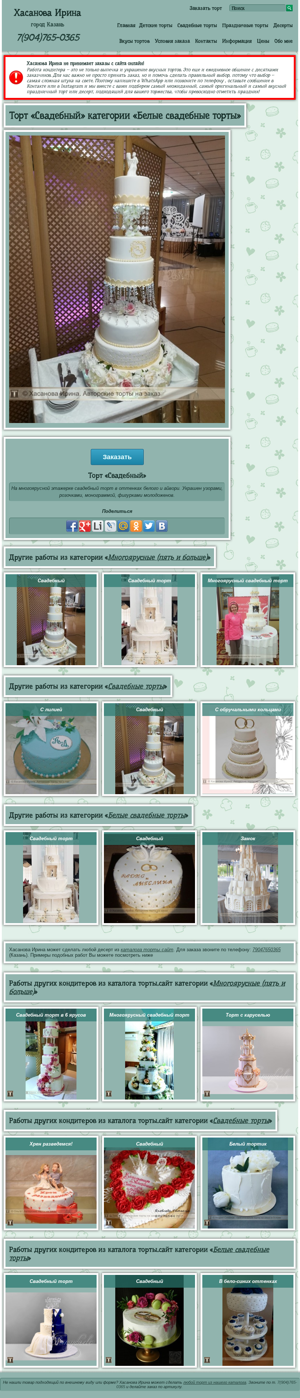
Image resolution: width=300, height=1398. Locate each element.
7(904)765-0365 (47, 37)
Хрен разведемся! (51, 1144)
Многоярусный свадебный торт (248, 580)
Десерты (283, 25)
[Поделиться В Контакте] (162, 526)
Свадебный (51, 580)
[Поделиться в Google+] (85, 526)
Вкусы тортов (134, 41)
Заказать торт (206, 8)
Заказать (117, 457)
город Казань (47, 24)
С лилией (51, 709)
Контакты (206, 41)
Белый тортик (248, 1144)
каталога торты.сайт (147, 949)
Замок (248, 838)
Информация (237, 41)
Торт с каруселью (248, 1015)
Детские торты (155, 25)
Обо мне (283, 41)
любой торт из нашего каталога (214, 1382)
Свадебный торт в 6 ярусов (51, 1015)
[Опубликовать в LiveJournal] (110, 526)
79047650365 (266, 949)
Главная (126, 25)
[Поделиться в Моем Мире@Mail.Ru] (123, 526)
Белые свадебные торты (146, 815)
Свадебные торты (197, 25)
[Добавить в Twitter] (149, 526)
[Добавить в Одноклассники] (136, 526)
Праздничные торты (245, 25)
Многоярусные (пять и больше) (157, 557)
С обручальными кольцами (248, 709)
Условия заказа (172, 41)
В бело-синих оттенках (248, 1281)
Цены (263, 41)
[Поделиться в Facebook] (72, 526)
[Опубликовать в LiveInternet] (98, 526)
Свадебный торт (149, 580)
